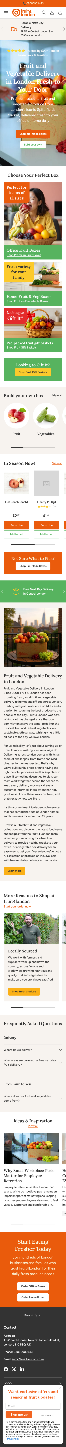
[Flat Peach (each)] (16, 483)
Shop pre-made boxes (33, 133)
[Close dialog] (60, 1388)
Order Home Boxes (33, 1297)
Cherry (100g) (46, 502)
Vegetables (45, 434)
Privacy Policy (12, 1439)
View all (57, 395)
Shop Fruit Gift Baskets (33, 372)
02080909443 (34, 3)
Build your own (33, 144)
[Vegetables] (46, 416)
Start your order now (17, 906)
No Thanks (47, 1415)
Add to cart (16, 534)
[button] (60, 13)
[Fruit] (16, 416)
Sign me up (18, 1414)
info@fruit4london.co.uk (28, 1359)
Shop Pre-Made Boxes (33, 566)
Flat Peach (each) (16, 502)
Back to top (31, 1315)
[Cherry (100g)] (46, 483)
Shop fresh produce (24, 991)
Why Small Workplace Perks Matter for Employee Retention (29, 1175)
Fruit (16, 434)
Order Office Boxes (33, 1286)
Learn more (14, 870)
